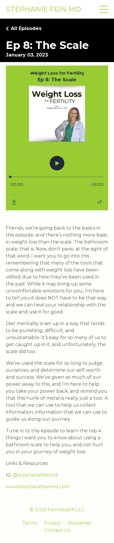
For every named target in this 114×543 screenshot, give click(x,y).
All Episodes (26, 28)
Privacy (52, 523)
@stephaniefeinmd (35, 475)
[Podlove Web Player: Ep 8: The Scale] (57, 138)
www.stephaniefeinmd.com (38, 486)
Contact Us (57, 530)
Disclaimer (80, 523)
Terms (29, 523)
